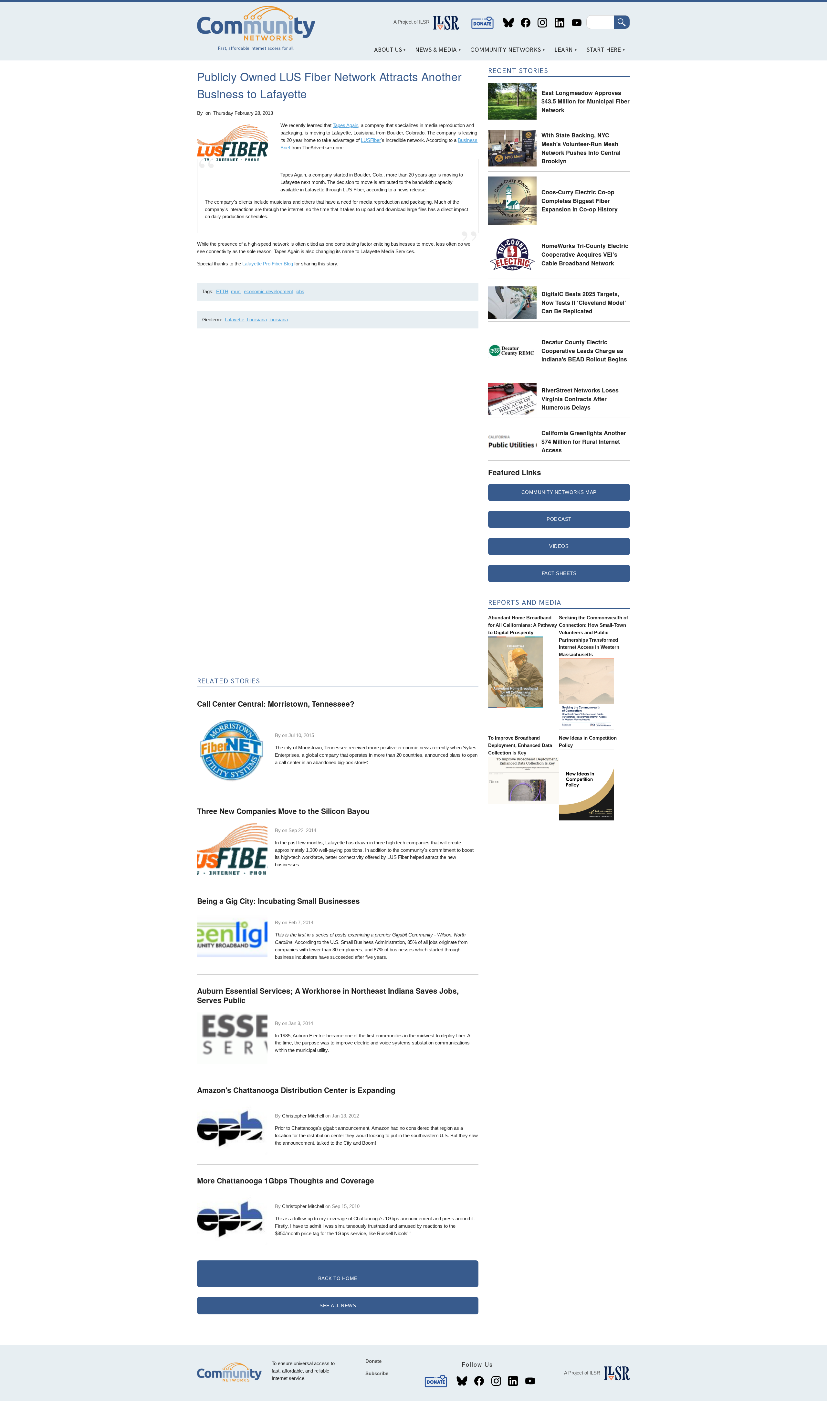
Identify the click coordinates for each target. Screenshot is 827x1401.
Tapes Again (345, 125)
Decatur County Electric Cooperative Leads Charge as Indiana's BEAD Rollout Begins (584, 350)
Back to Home (338, 1278)
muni (236, 291)
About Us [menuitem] (385, 52)
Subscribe (376, 1373)
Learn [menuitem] (561, 52)
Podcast (559, 519)
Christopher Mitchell (303, 1115)
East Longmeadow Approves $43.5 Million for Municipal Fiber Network (585, 101)
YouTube (576, 23)
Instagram (542, 23)
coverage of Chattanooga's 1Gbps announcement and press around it (400, 1218)
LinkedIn (559, 23)
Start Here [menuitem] (601, 52)
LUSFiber (371, 140)
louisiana (278, 319)
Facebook (525, 23)
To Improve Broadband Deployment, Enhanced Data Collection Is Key (520, 745)
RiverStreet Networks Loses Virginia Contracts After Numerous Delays (580, 398)
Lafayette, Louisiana (246, 319)
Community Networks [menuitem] (503, 52)
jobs (300, 291)
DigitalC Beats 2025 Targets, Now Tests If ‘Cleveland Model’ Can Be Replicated (583, 302)
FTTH (222, 291)
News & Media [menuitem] (434, 52)
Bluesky (508, 23)
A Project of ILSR (411, 22)
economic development (268, 291)
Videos (559, 546)
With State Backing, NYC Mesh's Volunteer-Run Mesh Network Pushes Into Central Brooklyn (581, 148)
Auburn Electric (309, 1035)
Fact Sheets (559, 573)
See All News (337, 1305)
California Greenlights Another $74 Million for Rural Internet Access (583, 441)
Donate (482, 23)
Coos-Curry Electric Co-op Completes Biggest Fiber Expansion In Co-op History (579, 200)
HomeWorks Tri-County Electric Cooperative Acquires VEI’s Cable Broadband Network (584, 254)
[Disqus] (337, 419)
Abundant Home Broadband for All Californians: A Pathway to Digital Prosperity (522, 625)
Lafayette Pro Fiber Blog (267, 263)
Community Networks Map (559, 492)
